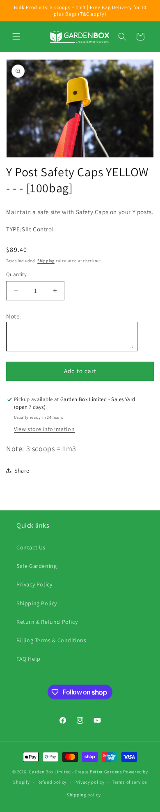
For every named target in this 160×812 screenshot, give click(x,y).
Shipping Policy (36, 603)
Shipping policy (84, 795)
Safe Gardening (36, 566)
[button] (16, 37)
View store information (44, 429)
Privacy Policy (34, 584)
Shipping (46, 260)
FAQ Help (28, 658)
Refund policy (51, 782)
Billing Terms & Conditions (51, 640)
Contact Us (31, 547)
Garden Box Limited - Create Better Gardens (75, 772)
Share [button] (22, 470)
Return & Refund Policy (47, 621)
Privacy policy (89, 782)
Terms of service (129, 782)
